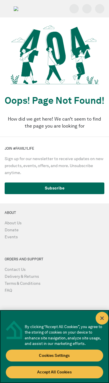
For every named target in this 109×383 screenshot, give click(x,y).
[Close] (102, 318)
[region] (54, 346)
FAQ (8, 290)
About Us (13, 223)
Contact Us (15, 269)
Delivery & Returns (22, 276)
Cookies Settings (54, 355)
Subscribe (55, 188)
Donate (12, 230)
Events (11, 237)
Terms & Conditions (22, 283)
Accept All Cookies (54, 372)
